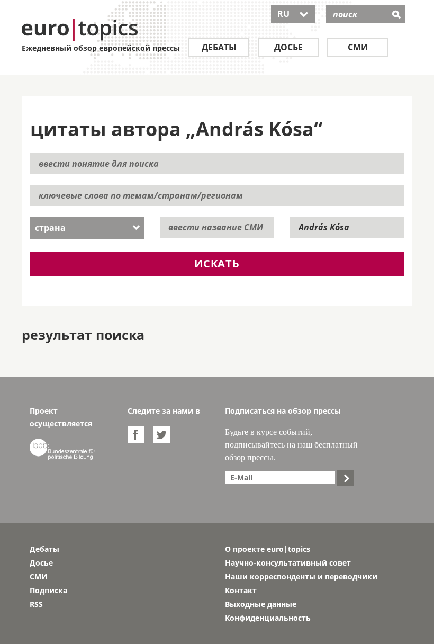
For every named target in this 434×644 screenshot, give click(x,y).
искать (217, 263)
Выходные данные (260, 604)
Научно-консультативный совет (288, 563)
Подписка (48, 590)
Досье (288, 47)
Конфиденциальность (268, 618)
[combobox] (87, 228)
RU (293, 14)
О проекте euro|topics (267, 549)
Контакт (241, 590)
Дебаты (219, 47)
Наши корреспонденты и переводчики (301, 576)
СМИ (358, 47)
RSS (36, 604)
